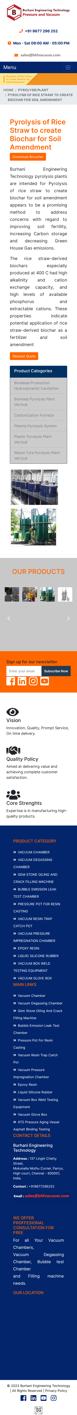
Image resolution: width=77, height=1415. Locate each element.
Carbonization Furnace (34, 415)
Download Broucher (28, 157)
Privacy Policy (56, 1391)
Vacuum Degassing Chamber (40, 1003)
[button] (8, 618)
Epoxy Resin (28, 948)
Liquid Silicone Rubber (38, 956)
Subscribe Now (56, 671)
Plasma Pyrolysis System (35, 426)
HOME (8, 90)
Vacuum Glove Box (35, 978)
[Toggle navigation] (68, 67)
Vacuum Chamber (33, 852)
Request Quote (24, 356)
